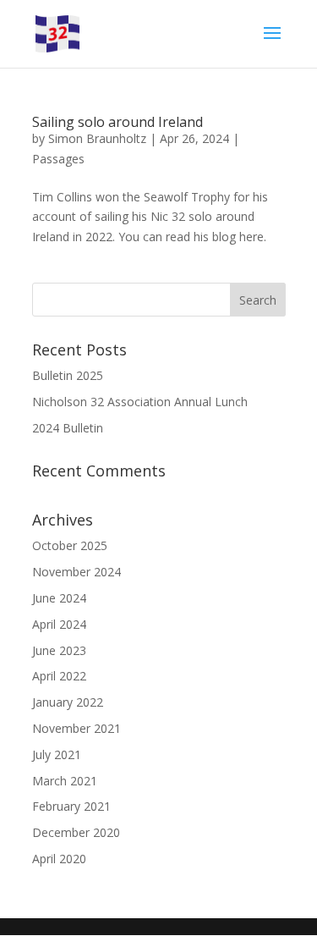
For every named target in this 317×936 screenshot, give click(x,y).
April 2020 (59, 859)
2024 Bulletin (67, 428)
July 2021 (56, 754)
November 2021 (76, 728)
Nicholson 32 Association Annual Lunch (140, 402)
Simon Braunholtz (97, 138)
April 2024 (59, 624)
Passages (58, 159)
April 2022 (59, 676)
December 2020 (76, 832)
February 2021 (71, 806)
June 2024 (59, 598)
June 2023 (59, 650)
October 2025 (69, 545)
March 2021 (64, 781)
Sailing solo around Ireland (117, 122)
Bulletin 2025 (67, 375)
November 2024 (76, 572)
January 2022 (67, 702)
